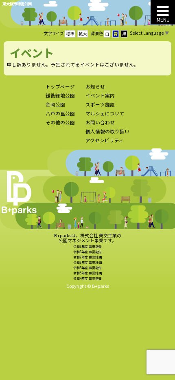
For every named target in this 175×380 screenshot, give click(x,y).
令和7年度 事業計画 (87, 257)
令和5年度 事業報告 (87, 267)
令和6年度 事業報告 (87, 252)
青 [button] (116, 34)
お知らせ (95, 86)
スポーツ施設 (100, 104)
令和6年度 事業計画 (87, 262)
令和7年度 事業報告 (87, 246)
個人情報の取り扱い (107, 131)
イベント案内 (100, 95)
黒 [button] (124, 34)
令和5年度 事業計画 (87, 273)
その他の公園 (60, 122)
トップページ (60, 86)
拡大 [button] (83, 34)
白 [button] (107, 34)
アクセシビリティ (104, 140)
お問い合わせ (100, 122)
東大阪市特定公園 (17, 4)
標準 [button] (70, 34)
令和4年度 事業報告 (87, 278)
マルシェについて (105, 113)
